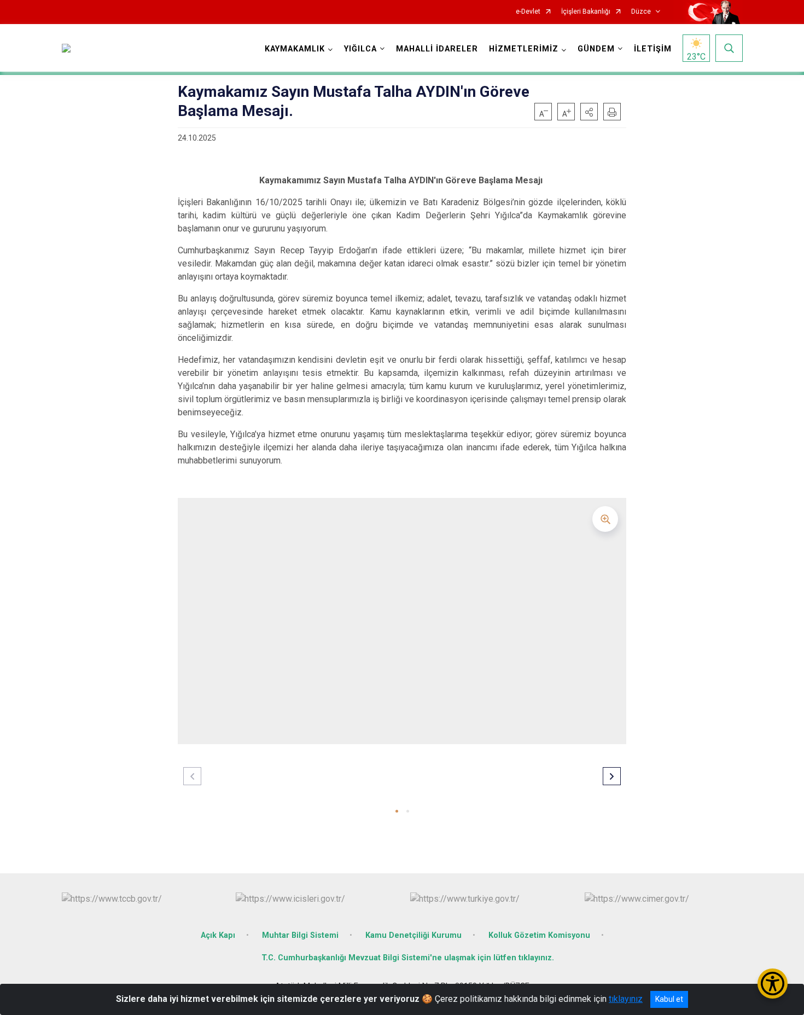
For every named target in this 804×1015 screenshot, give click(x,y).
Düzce (641, 11)
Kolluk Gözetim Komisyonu (539, 935)
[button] (589, 111)
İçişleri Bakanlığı (585, 11)
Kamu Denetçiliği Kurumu (413, 935)
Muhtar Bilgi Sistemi (300, 935)
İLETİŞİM (653, 49)
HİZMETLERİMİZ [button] (523, 49)
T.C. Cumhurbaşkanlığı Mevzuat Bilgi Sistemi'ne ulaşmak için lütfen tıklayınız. (407, 957)
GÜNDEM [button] (596, 49)
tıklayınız (626, 999)
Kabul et (669, 999)
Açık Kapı (218, 935)
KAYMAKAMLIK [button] (295, 49)
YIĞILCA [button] (360, 49)
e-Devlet (528, 11)
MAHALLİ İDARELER (437, 49)
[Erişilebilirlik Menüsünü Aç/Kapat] (773, 983)
